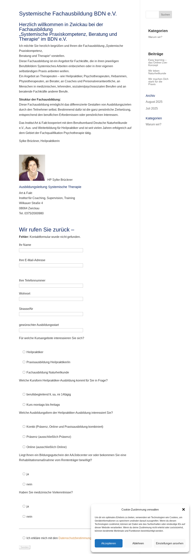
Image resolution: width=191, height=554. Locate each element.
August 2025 (154, 101)
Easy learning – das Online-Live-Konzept (158, 63)
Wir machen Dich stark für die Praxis (158, 82)
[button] (183, 509)
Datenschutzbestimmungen (77, 538)
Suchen (165, 14)
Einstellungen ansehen (169, 543)
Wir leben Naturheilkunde (157, 72)
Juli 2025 (152, 108)
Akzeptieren (108, 543)
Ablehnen (138, 543)
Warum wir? (155, 37)
